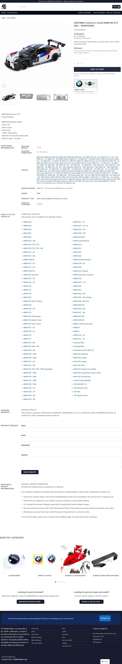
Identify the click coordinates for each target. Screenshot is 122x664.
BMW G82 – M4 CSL (83, 175)
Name (23, 425)
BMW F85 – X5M (90, 165)
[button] (4, 86)
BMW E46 (47, 157)
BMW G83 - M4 (79, 309)
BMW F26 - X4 (29, 282)
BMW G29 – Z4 (50, 173)
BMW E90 (55, 157)
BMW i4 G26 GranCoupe (69, 177)
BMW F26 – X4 (49, 161)
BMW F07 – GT (42, 159)
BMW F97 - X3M (30, 380)
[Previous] (5, 55)
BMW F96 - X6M (30, 377)
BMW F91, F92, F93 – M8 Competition (61, 167)
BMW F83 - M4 (29, 350)
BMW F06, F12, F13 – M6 (109, 157)
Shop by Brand (99, 12)
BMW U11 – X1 (107, 177)
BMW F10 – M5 (53, 159)
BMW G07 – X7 (91, 169)
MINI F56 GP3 (111, 179)
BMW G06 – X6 (79, 169)
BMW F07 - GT (29, 252)
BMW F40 (40, 163)
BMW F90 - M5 (29, 365)
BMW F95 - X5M (30, 373)
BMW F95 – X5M (80, 167)
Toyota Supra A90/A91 (101, 181)
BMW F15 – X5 (74, 159)
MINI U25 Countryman (85, 181)
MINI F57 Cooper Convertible (85, 369)
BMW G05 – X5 (68, 169)
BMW (38, 193)
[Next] (64, 55)
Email (23, 435)
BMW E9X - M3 (29, 241)
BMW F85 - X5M (30, 354)
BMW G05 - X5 (29, 395)
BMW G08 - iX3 (79, 229)
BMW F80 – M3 (53, 165)
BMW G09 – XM (45, 171)
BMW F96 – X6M (92, 167)
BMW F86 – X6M (102, 165)
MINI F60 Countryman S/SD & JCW (65, 181)
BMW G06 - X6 (29, 399)
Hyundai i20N (79, 343)
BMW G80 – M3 (53, 175)
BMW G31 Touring (70, 173)
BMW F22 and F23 (108, 159)
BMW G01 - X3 (29, 388)
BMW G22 (95, 171)
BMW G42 (98, 173)
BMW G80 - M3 (79, 294)
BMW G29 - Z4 (79, 263)
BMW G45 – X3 (108, 173)
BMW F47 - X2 (29, 327)
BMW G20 (80, 171)
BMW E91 (62, 157)
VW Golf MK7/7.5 (80, 384)
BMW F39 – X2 (114, 161)
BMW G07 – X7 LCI (103, 169)
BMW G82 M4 (96, 175)
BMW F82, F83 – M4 (66, 165)
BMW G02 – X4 (57, 169)
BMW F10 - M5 (29, 256)
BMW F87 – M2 (114, 165)
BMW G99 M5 (56, 177)
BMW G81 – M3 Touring (68, 175)
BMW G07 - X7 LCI (81, 226)
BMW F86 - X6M (30, 358)
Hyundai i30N (45, 179)
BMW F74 (43, 165)
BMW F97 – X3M (104, 167)
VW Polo (59, 183)
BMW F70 (27, 335)
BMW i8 (81, 177)
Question (24, 455)
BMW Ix (87, 177)
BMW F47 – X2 (97, 163)
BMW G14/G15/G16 (69, 171)
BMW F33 (80, 161)
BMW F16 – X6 (85, 159)
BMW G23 (103, 171)
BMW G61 (43, 175)
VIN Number (78, 48)
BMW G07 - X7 (79, 222)
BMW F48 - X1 (29, 331)
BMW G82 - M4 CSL (81, 301)
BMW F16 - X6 (29, 267)
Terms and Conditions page (60, 517)
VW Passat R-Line (49, 183)
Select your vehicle (9, 12)
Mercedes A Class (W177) (59, 179)
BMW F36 (105, 161)
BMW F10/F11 (64, 159)
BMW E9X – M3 (80, 157)
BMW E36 (40, 157)
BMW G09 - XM (79, 233)
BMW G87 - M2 (79, 312)
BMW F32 (73, 161)
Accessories (11, 18)
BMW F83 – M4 (79, 165)
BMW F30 (58, 161)
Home (3, 18)
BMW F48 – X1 (108, 163)
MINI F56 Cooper (100, 179)
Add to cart (97, 69)
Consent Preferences (8, 657)
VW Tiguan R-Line (69, 183)
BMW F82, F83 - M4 (31, 346)
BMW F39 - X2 (29, 309)
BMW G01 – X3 (46, 169)
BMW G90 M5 (45, 177)
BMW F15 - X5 (29, 263)
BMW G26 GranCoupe (82, 260)
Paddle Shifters (84, 12)
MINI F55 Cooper (88, 179)
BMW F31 (65, 161)
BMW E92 (70, 157)
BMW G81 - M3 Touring (82, 297)
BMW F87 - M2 (29, 361)
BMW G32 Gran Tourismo (85, 173)
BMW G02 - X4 (29, 392)
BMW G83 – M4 (107, 175)
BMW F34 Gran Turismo (93, 161)
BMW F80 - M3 (29, 343)
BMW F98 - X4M (30, 384)
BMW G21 (87, 171)
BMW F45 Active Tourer (67, 163)
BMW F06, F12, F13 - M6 (33, 248)
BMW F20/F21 (96, 159)
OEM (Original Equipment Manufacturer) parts (52, 198)
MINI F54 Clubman (75, 179)
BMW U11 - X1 (79, 339)
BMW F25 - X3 (29, 278)
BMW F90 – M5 (42, 167)
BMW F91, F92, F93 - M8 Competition (38, 369)
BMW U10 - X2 (79, 335)
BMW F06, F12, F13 (93, 157)
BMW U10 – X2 (96, 177)
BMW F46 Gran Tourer (83, 163)
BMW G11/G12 (56, 171)
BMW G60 (77, 286)
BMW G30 (59, 173)
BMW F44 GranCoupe (51, 163)
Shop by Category (113, 12)
